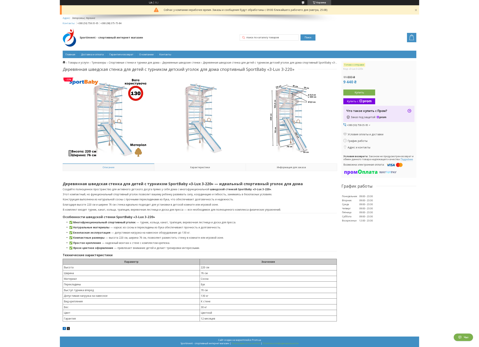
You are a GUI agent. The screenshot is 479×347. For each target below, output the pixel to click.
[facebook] (64, 329)
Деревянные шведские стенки (181, 62)
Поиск (308, 37)
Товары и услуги (78, 62)
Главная (70, 54)
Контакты (165, 54)
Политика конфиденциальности (281, 343)
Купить (359, 92)
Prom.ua (256, 340)
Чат (466, 337)
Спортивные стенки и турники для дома (134, 62)
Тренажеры (98, 62)
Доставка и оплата (92, 54)
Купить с (353, 101)
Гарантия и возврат (121, 54)
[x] (68, 329)
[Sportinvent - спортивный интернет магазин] (69, 37)
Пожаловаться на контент (246, 343)
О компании (146, 54)
